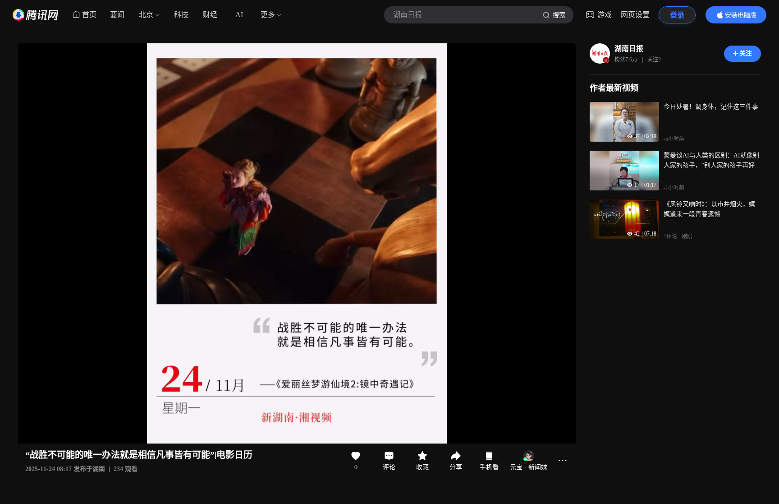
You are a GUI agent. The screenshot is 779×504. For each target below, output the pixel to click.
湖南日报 (628, 48)
